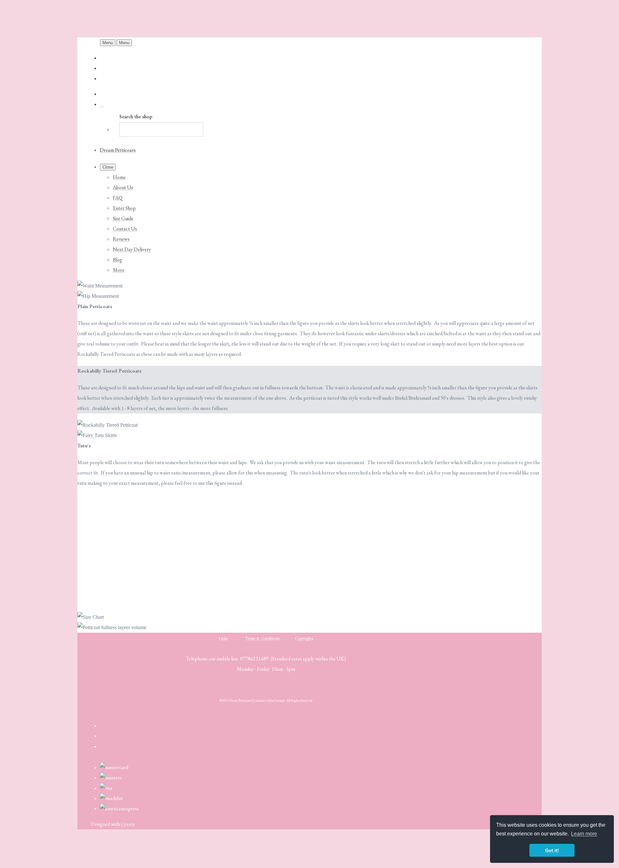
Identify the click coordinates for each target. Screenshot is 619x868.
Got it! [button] (552, 850)
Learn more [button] (584, 833)
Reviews (121, 239)
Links (223, 638)
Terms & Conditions (262, 638)
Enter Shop (124, 208)
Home (119, 177)
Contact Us (125, 228)
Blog (117, 259)
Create (128, 824)
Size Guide (123, 218)
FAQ (118, 197)
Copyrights (304, 638)
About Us (123, 187)
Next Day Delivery (132, 249)
